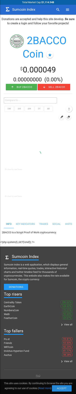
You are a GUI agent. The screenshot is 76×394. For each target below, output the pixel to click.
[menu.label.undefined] (69, 109)
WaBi (7, 314)
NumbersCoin (11, 310)
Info (9, 224)
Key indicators (25, 224)
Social (56, 224)
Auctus (8, 355)
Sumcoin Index (23, 10)
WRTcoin (8, 347)
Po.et (7, 339)
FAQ (38, 375)
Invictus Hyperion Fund (16, 351)
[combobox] (30, 100)
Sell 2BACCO (54, 87)
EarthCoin (9, 306)
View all (66, 325)
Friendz (8, 343)
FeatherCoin (10, 318)
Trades (43, 224)
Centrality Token (13, 302)
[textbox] (31, 100)
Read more (45, 388)
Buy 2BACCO (21, 87)
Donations (16, 287)
